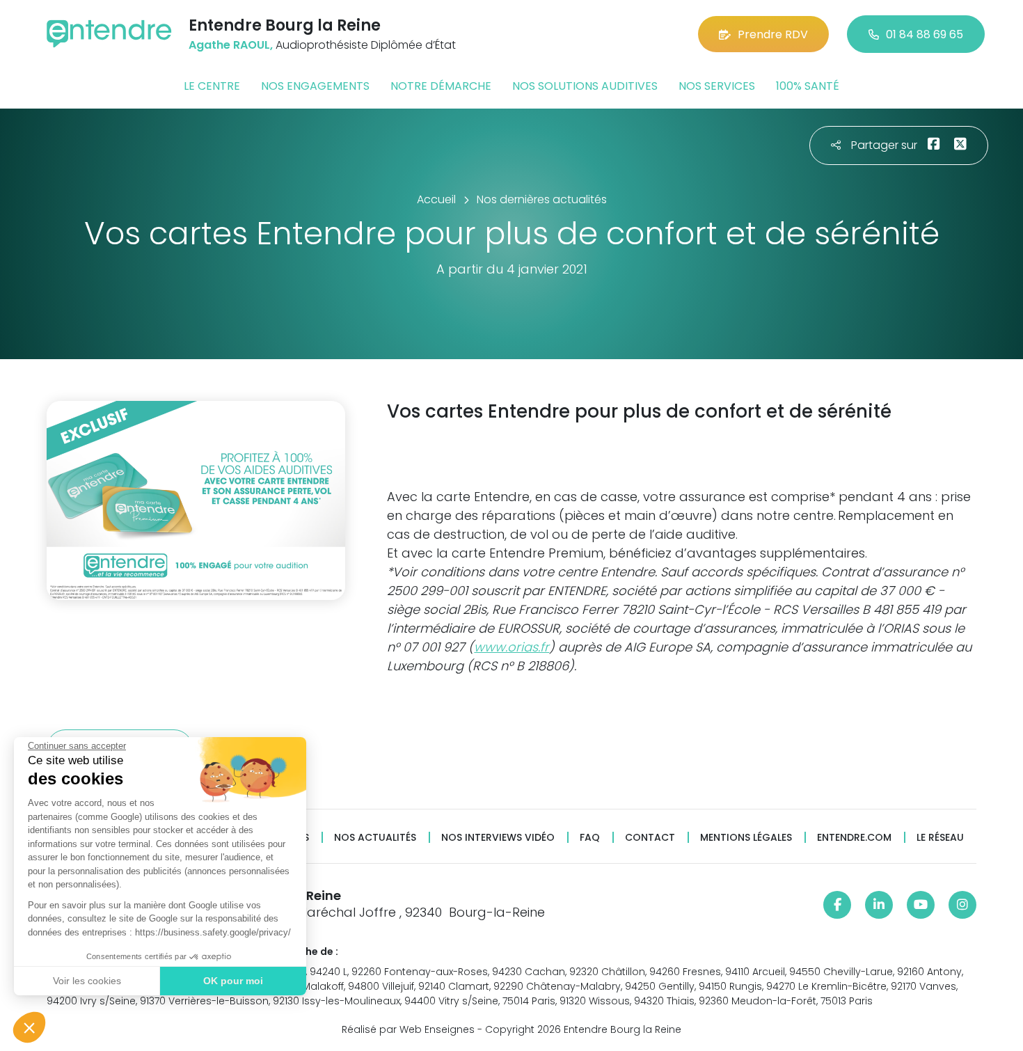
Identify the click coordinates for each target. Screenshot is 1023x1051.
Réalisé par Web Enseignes (408, 1029)
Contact (650, 838)
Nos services (717, 86)
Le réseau (940, 838)
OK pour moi (233, 980)
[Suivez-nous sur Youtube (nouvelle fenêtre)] (921, 905)
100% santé (807, 86)
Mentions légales (746, 838)
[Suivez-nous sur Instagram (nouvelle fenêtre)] (962, 905)
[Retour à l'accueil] (109, 33)
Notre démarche (440, 86)
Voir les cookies (87, 980)
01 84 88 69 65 (924, 34)
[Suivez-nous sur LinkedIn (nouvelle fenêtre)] (879, 905)
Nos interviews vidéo (498, 838)
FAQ (590, 838)
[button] (29, 1027)
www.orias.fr (511, 647)
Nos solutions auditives (585, 86)
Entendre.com (854, 838)
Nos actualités (375, 838)
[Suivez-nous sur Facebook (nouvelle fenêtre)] (837, 905)
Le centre (212, 86)
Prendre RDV (773, 34)
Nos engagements (315, 86)
